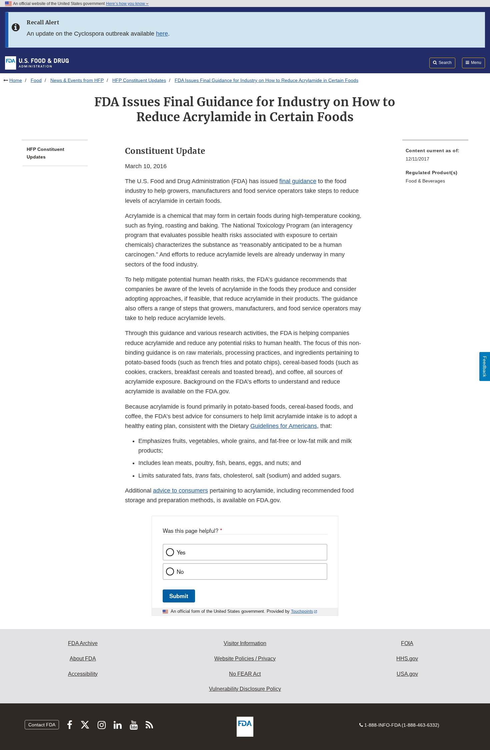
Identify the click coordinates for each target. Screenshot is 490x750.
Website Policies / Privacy (245, 658)
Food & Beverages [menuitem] (425, 181)
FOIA (407, 643)
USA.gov (407, 674)
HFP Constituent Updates (139, 80)
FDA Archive (83, 643)
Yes (181, 552)
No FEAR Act (245, 674)
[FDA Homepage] (37, 62)
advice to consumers (180, 490)
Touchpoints (302, 611)
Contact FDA (41, 724)
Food (36, 80)
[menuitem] (435, 157)
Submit (178, 596)
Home (15, 80)
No (180, 571)
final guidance (297, 181)
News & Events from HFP (77, 80)
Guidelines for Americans (283, 426)
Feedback (484, 366)
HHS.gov (407, 658)
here (162, 33)
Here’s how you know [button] (126, 3)
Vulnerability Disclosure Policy (245, 689)
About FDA (83, 658)
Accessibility (83, 674)
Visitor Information (245, 643)
